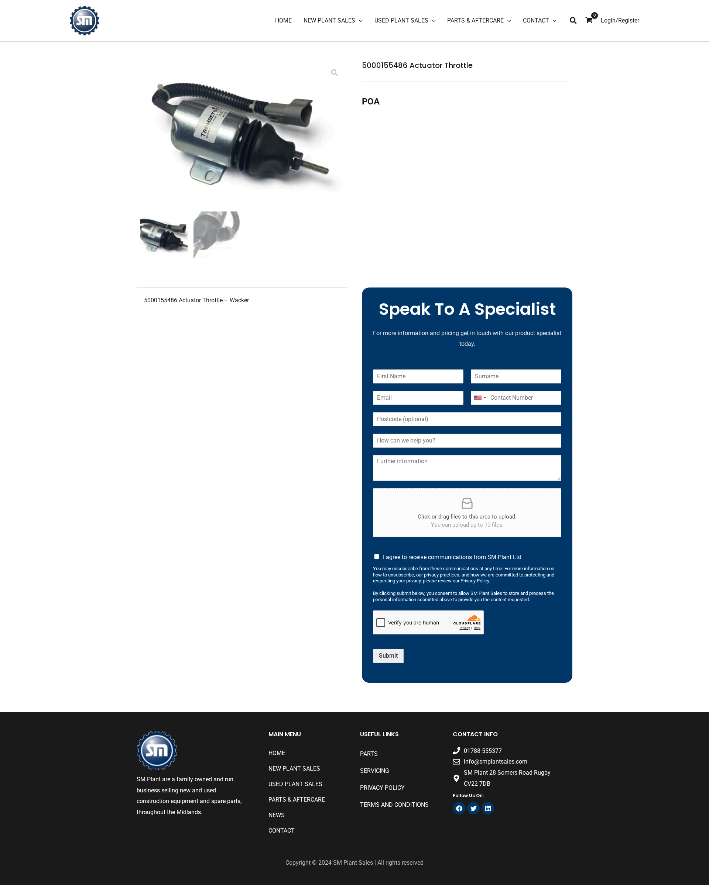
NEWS (276, 815)
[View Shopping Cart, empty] (589, 21)
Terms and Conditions (394, 804)
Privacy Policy (382, 787)
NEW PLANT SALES (294, 768)
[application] (359, 21)
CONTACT (281, 830)
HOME (276, 753)
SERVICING (374, 770)
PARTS (369, 753)
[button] (574, 21)
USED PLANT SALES (295, 784)
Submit (388, 655)
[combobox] (479, 397)
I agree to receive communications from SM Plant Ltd (452, 557)
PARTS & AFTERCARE (296, 799)
